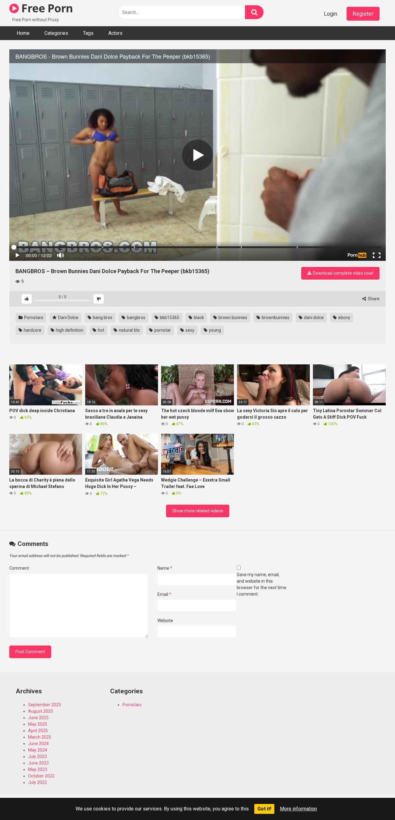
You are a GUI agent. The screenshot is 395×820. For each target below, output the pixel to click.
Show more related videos (197, 510)
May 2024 (37, 750)
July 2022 (37, 782)
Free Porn (46, 8)
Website (165, 620)
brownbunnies (275, 317)
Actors (115, 33)
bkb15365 (169, 317)
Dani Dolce (67, 317)
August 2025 (40, 711)
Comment (19, 568)
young (214, 330)
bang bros (102, 317)
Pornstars (33, 317)
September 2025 (44, 704)
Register (363, 13)
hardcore (32, 330)
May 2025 (37, 724)
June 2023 (38, 763)
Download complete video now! (342, 273)
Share (373, 298)
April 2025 (38, 730)
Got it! (264, 809)
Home (23, 33)
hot (100, 330)
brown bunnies (232, 317)
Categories (56, 33)
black (198, 317)
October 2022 (41, 775)
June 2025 (38, 717)
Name (164, 568)
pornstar (162, 330)
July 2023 (37, 756)
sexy (189, 330)
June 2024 (38, 743)
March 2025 (39, 737)
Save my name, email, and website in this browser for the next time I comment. (261, 584)
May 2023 (37, 769)
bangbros (135, 317)
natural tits (129, 330)
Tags (88, 33)
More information (298, 809)
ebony (343, 317)
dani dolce (313, 317)
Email (164, 594)
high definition (69, 330)
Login (330, 13)
